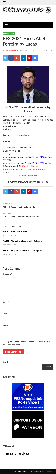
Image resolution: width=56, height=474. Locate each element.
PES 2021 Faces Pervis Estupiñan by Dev (21, 216)
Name (6, 302)
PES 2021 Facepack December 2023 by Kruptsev (22, 251)
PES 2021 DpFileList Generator (31, 169)
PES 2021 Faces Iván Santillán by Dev (19, 207)
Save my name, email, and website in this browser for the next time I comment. (26, 343)
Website (6, 325)
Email (5, 314)
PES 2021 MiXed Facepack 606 (15, 231)
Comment (7, 274)
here (26, 135)
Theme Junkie (47, 471)
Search (5, 362)
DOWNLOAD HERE (28, 175)
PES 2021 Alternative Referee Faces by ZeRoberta (22, 241)
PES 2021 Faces (8, 33)
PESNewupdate (24, 471)
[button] (4, 2)
